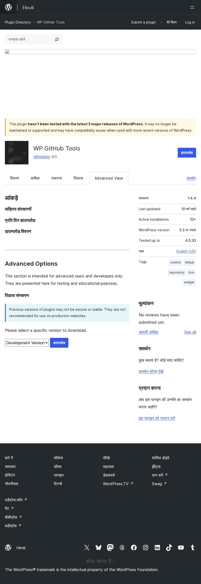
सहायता (108, 466)
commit (175, 262)
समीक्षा (35, 178)
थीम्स (58, 466)
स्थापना (56, 178)
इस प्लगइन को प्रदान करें (157, 418)
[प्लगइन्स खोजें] (57, 39)
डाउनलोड (187, 152)
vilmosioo (41, 156)
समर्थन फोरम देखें (151, 371)
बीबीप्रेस (13, 517)
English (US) (186, 251)
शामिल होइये (160, 457)
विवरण (14, 178)
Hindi (20, 547)
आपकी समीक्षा (148, 332)
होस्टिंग (10, 475)
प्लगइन (58, 475)
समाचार (10, 466)
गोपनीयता (11, 483)
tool (191, 272)
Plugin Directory (18, 22)
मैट (9, 508)
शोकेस (58, 457)
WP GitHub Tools (56, 148)
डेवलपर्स (109, 475)
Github (189, 262)
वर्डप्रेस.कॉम (16, 499)
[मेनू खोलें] (193, 7)
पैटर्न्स (58, 483)
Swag (159, 483)
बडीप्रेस (13, 525)
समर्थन (191, 178)
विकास (78, 178)
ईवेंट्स (156, 466)
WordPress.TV (118, 483)
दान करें (160, 475)
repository (177, 272)
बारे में (9, 457)
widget (189, 282)
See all (190, 332)
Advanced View (109, 178)
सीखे (106, 457)
